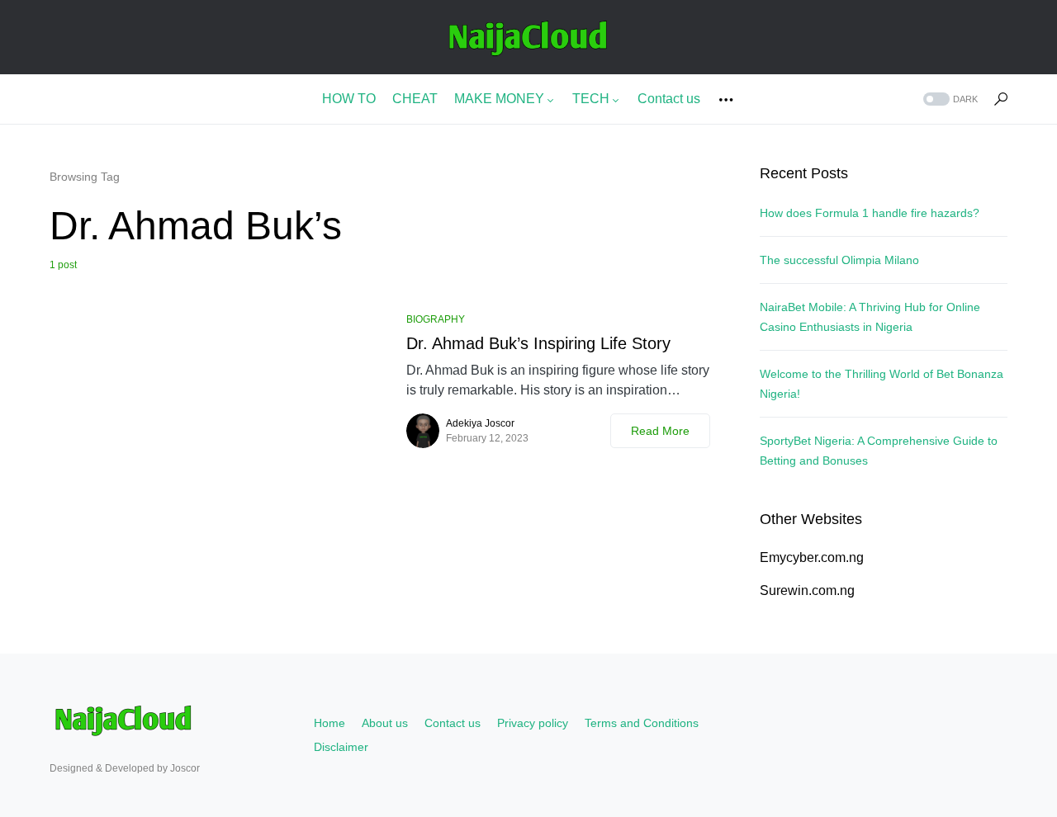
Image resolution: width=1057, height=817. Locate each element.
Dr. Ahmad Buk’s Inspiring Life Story (538, 343)
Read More (660, 430)
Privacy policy (532, 723)
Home (329, 723)
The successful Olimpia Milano (839, 260)
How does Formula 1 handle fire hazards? (869, 213)
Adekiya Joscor (480, 423)
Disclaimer (341, 746)
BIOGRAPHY (435, 319)
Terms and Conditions (642, 723)
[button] (949, 99)
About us (385, 723)
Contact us (452, 723)
